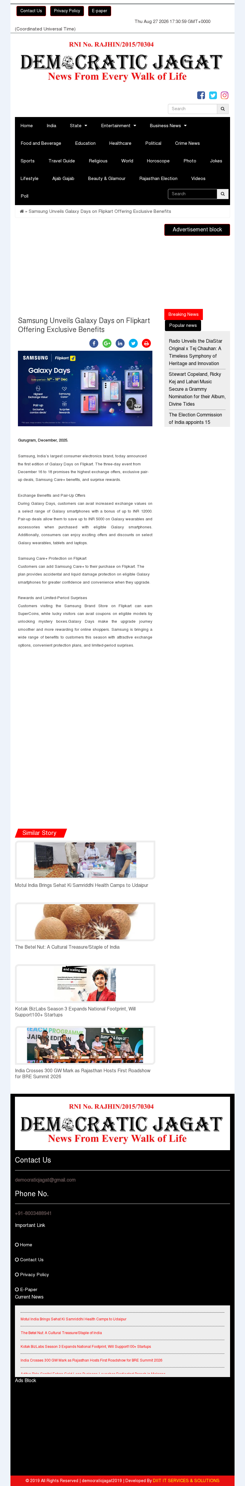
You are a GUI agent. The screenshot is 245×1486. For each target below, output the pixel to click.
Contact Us (31, 10)
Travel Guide (61, 161)
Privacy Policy (67, 10)
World (127, 161)
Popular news (183, 325)
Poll (24, 196)
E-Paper (28, 1289)
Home (27, 125)
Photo (189, 161)
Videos (198, 178)
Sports (28, 161)
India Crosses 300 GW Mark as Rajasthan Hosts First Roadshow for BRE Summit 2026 (91, 1354)
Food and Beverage (41, 143)
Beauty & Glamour (106, 178)
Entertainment (116, 125)
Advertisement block (197, 229)
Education (85, 143)
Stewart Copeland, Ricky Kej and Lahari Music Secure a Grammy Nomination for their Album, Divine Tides (197, 389)
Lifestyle (30, 178)
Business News (165, 125)
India (51, 125)
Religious (98, 161)
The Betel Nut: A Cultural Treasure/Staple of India (67, 947)
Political (153, 143)
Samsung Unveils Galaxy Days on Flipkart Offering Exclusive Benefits (100, 211)
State (76, 125)
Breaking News (184, 314)
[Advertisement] (85, 268)
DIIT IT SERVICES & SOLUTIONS (186, 1480)
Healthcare (120, 143)
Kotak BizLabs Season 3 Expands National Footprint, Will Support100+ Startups (86, 1341)
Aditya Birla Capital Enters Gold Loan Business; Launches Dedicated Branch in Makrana (93, 1368)
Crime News (187, 143)
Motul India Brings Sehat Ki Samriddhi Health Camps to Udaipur (81, 885)
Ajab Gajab (63, 178)
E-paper (99, 10)
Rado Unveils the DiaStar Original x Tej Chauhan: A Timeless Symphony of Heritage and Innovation (195, 352)
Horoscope (158, 161)
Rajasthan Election (158, 178)
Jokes (216, 161)
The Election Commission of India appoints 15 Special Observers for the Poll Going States (196, 426)
